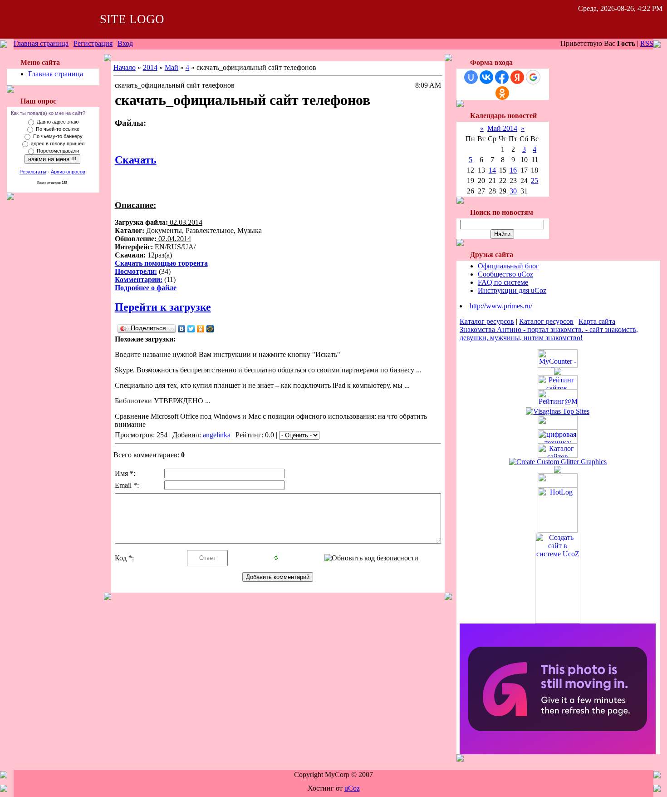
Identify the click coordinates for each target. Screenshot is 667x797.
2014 (150, 67)
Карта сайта (597, 321)
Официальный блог (508, 266)
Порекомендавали (58, 150)
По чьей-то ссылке (57, 129)
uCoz (352, 788)
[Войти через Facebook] (502, 77)
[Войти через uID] (471, 77)
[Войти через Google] (533, 77)
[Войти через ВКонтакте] (486, 77)
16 (513, 170)
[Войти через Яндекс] (517, 77)
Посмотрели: (136, 271)
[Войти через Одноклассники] (502, 93)
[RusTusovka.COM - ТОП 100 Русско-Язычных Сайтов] (558, 427)
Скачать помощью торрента (161, 263)
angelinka (217, 435)
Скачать (136, 160)
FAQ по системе (503, 282)
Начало (124, 67)
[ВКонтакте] (181, 329)
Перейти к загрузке (163, 307)
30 (513, 191)
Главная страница (41, 43)
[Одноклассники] (201, 329)
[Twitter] (191, 329)
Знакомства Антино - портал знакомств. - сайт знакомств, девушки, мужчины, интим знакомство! (549, 334)
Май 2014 (502, 128)
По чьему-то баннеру (58, 136)
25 (534, 180)
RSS (646, 43)
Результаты (33, 171)
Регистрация (93, 43)
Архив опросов (68, 171)
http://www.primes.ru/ (501, 306)
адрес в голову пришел (57, 143)
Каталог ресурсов (487, 321)
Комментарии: (138, 279)
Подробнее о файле (146, 288)
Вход (125, 43)
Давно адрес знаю (57, 121)
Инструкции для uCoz (512, 290)
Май (171, 67)
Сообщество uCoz (505, 274)
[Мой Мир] (210, 329)
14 (492, 170)
